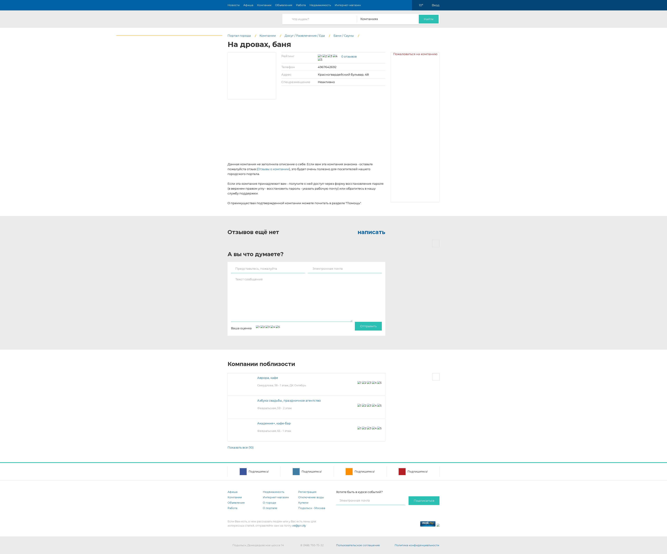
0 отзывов (349, 56)
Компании (264, 5)
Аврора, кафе (267, 378)
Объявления (283, 5)
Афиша (248, 5)
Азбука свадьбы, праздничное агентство (289, 400)
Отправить (368, 326)
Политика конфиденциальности (417, 545)
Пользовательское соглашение (358, 545)
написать (371, 232)
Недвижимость (320, 5)
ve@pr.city (299, 525)
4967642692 (327, 67)
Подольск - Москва (311, 508)
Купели (303, 502)
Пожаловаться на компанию (415, 54)
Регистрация (307, 492)
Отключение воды (311, 497)
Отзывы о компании (273, 169)
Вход (435, 5)
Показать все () (241, 447)
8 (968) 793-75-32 (312, 545)
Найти (429, 19)
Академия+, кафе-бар (274, 423)
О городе (269, 502)
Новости (234, 5)
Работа (301, 5)
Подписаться (424, 500)
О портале (270, 508)
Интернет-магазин (348, 5)
